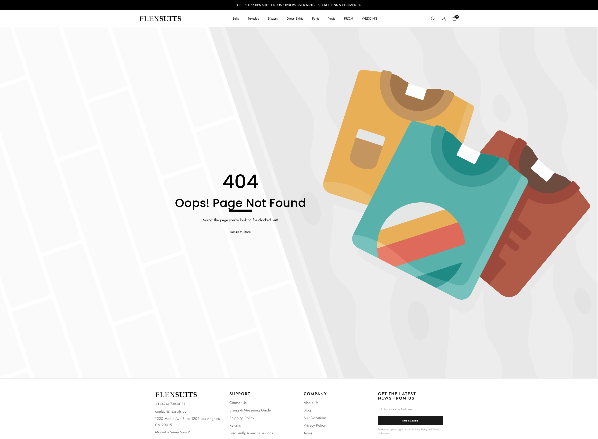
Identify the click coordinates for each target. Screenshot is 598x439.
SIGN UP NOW (345, 235)
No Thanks (345, 250)
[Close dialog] (384, 172)
